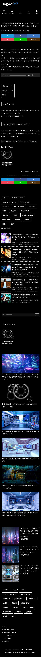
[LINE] (20, 39)
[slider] (36, 75)
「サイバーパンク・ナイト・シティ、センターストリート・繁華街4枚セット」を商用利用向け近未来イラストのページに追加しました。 (20, 376)
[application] (20, 75)
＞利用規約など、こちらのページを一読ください (17, 141)
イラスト (5, 198)
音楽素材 (26, 31)
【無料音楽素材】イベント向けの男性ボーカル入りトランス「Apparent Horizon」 (25, 237)
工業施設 (15, 215)
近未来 (4, 224)
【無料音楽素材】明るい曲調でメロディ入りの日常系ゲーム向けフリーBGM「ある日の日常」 (25, 282)
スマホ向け (5, 206)
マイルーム (32, 206)
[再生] (3, 75)
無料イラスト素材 (27, 215)
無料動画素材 (6, 220)
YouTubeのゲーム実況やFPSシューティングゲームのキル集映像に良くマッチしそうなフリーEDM (25, 267)
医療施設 (5, 215)
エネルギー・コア (17, 198)
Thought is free (31, 652)
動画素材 (13, 211)
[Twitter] (7, 36)
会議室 (4, 211)
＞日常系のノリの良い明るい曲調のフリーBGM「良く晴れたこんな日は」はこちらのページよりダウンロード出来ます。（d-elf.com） (20, 133)
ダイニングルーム (19, 206)
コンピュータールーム (9, 202)
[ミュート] (32, 75)
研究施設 (17, 220)
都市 (12, 224)
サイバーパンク (24, 202)
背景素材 (27, 220)
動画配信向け (25, 211)
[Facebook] (20, 36)
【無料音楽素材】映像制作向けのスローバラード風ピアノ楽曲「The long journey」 (25, 252)
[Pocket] (7, 39)
